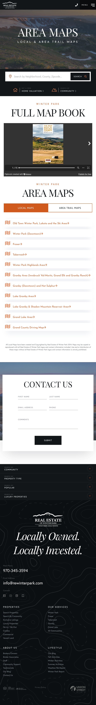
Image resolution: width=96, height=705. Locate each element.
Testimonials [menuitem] (8, 668)
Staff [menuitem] (5, 660)
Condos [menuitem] (6, 631)
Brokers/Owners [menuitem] (10, 653)
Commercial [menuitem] (8, 634)
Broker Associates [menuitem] (11, 657)
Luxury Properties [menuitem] (10, 623)
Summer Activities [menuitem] (56, 664)
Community (11, 469)
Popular (9, 488)
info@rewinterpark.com (23, 583)
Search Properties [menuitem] (10, 612)
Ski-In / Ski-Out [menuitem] (10, 627)
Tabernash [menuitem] (52, 620)
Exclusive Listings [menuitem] (10, 620)
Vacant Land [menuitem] (8, 638)
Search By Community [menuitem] (12, 616)
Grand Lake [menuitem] (53, 627)
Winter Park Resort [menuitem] (56, 671)
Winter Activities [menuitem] (55, 660)
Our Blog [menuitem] (7, 671)
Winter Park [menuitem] (53, 612)
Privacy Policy (40, 687)
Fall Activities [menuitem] (54, 657)
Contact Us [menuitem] (8, 675)
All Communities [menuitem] (55, 631)
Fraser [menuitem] (50, 616)
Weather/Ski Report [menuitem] (56, 668)
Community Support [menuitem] (11, 664)
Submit (48, 440)
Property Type (13, 478)
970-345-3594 (76, 5)
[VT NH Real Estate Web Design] (77, 689)
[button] (80, 76)
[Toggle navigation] (88, 5)
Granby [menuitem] (51, 623)
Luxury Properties (15, 497)
